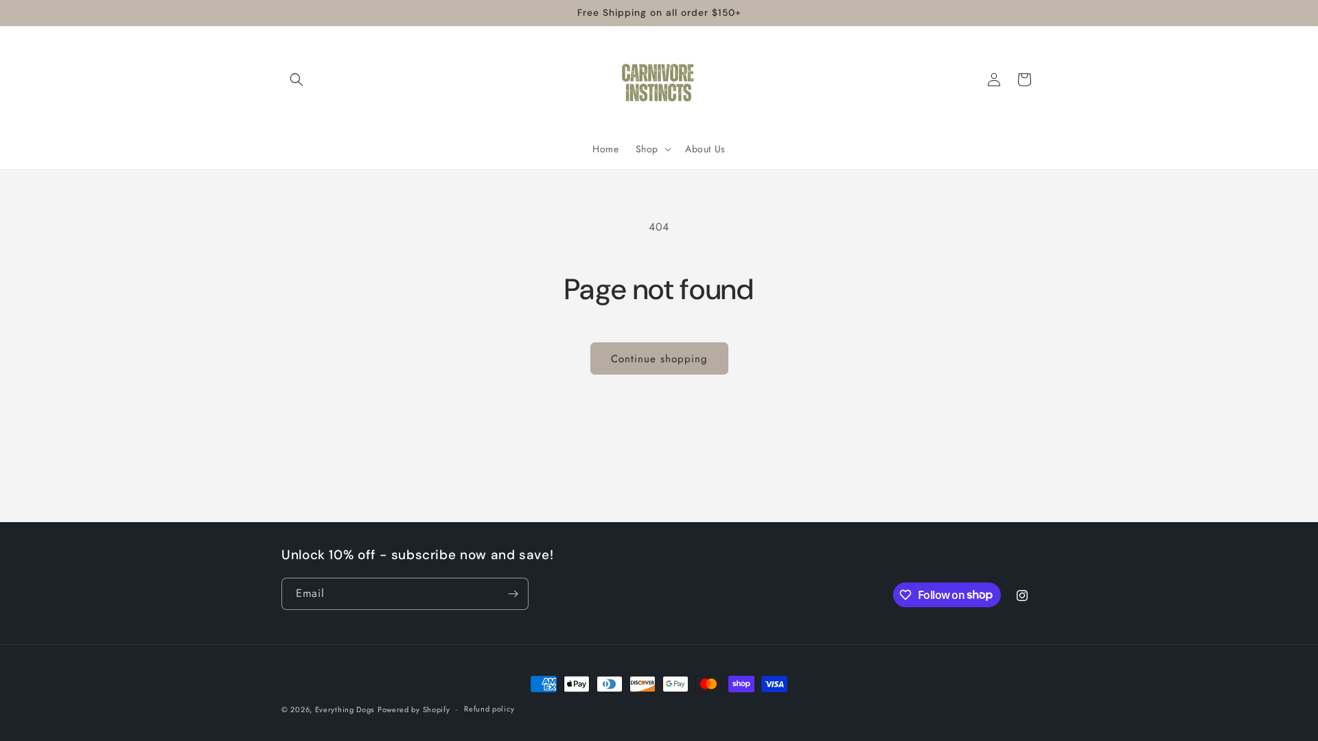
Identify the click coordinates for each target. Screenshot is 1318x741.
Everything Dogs (345, 709)
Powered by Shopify (414, 709)
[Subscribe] (513, 594)
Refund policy (489, 708)
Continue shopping (659, 358)
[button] (296, 79)
